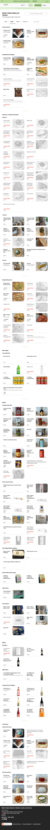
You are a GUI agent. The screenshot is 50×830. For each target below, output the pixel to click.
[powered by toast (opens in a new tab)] (7, 824)
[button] (2, 1)
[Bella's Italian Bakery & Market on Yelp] (2, 819)
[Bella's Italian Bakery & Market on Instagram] (4, 819)
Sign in (44, 5)
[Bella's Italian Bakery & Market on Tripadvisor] (6, 819)
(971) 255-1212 (5, 810)
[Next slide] (47, 1)
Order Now (38, 5)
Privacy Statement (27, 824)
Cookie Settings (37, 824)
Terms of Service (17, 824)
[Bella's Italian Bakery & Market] (5, 5)
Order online (11, 817)
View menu (4, 817)
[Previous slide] (46, 1)
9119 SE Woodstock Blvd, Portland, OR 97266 (12, 811)
